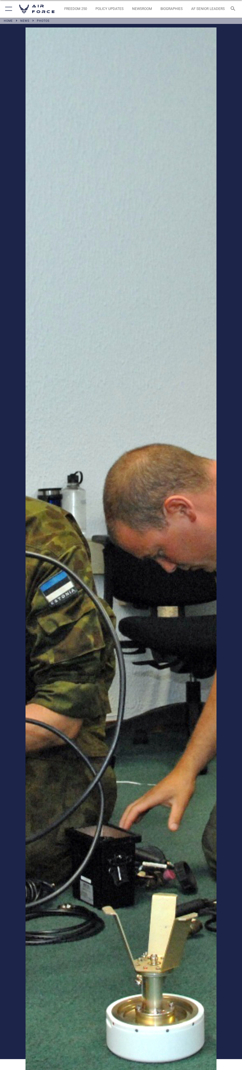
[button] (7, 9)
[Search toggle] (234, 9)
